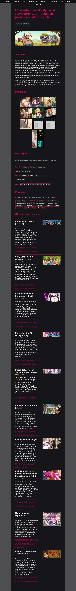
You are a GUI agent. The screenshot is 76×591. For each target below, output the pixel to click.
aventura (22, 200)
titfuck (32, 208)
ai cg (27, 200)
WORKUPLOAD (26, 171)
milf (25, 205)
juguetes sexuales (20, 208)
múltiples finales (48, 205)
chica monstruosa (38, 205)
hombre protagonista (51, 203)
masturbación (19, 205)
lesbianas (42, 203)
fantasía (56, 200)
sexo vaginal (48, 208)
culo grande (39, 200)
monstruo (29, 205)
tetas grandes (47, 200)
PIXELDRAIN (41, 167)
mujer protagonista (21, 203)
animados (32, 200)
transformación (39, 208)
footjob (28, 203)
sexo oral (56, 205)
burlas (28, 208)
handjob (36, 203)
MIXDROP (34, 167)
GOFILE (27, 167)
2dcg (17, 200)
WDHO (18, 171)
